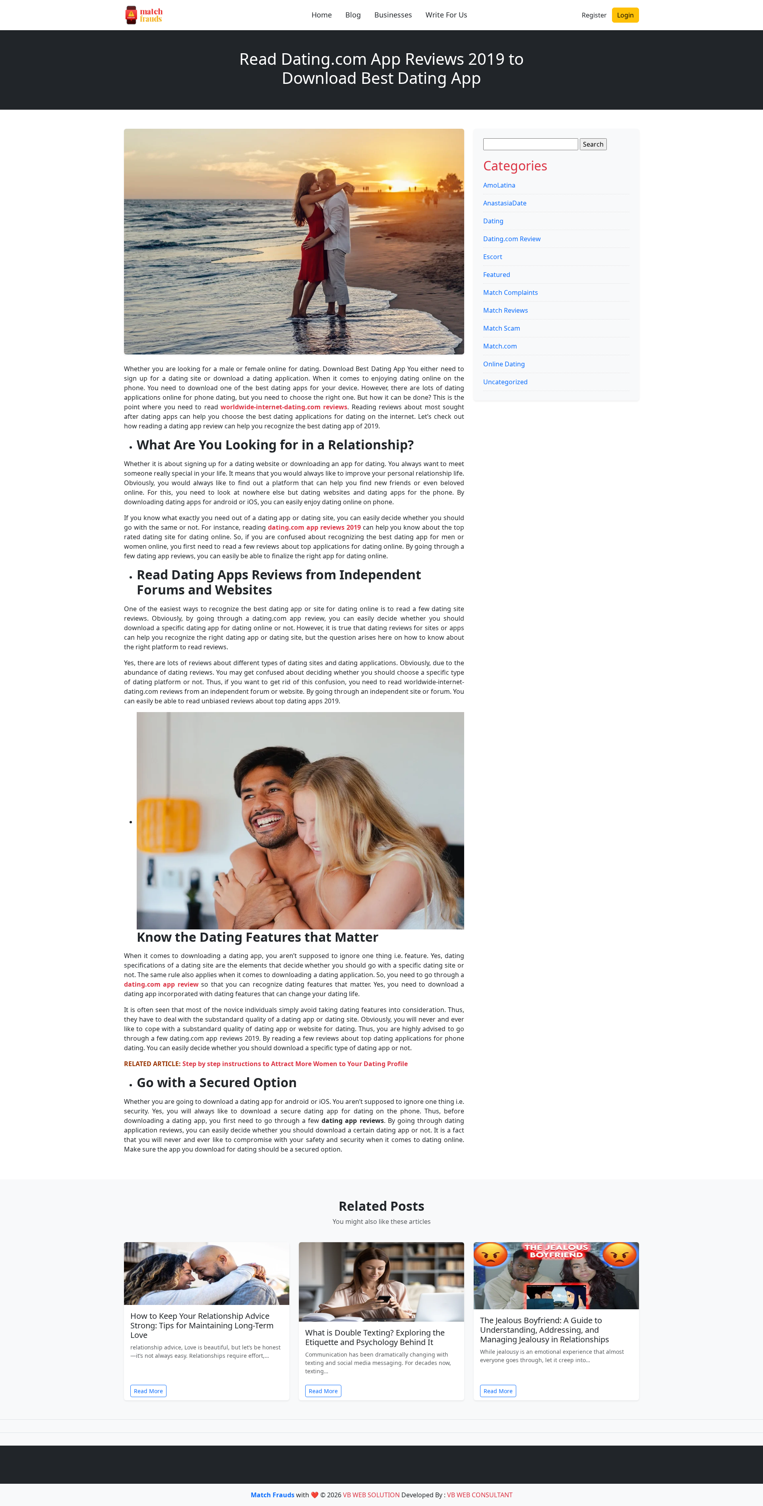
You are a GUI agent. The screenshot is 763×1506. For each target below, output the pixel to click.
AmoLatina (499, 185)
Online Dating (504, 364)
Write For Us (446, 14)
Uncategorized (505, 381)
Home (322, 14)
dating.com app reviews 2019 (314, 527)
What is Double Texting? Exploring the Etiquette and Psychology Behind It (375, 1337)
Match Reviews (505, 310)
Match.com (500, 346)
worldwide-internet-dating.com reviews (284, 407)
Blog (353, 14)
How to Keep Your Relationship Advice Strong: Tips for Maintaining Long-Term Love (202, 1325)
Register (594, 15)
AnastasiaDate (505, 203)
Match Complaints (510, 292)
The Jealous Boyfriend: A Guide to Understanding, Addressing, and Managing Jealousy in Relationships (544, 1330)
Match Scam (501, 328)
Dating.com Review (512, 238)
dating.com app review (161, 984)
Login (625, 15)
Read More (148, 1391)
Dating (493, 221)
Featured (496, 274)
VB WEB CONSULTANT (480, 1495)
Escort (492, 256)
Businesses (393, 14)
